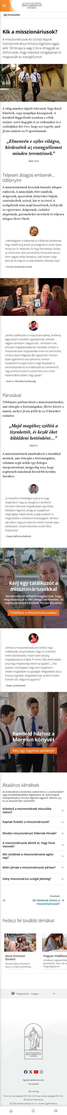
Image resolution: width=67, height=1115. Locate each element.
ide (59, 797)
